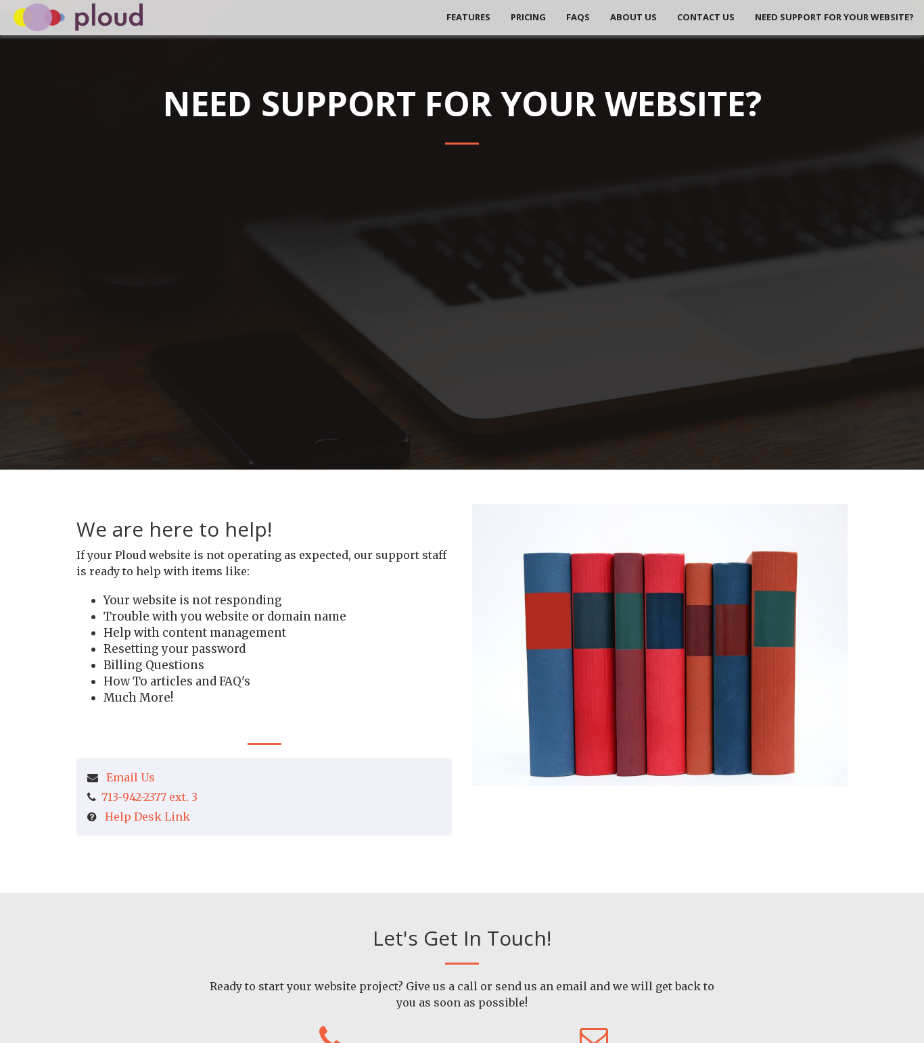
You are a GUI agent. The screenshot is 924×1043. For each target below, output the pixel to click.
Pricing (528, 17)
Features (468, 17)
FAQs (578, 17)
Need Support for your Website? (834, 17)
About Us (633, 17)
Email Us (130, 777)
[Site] (78, 15)
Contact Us (706, 17)
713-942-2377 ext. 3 (149, 797)
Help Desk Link (147, 816)
